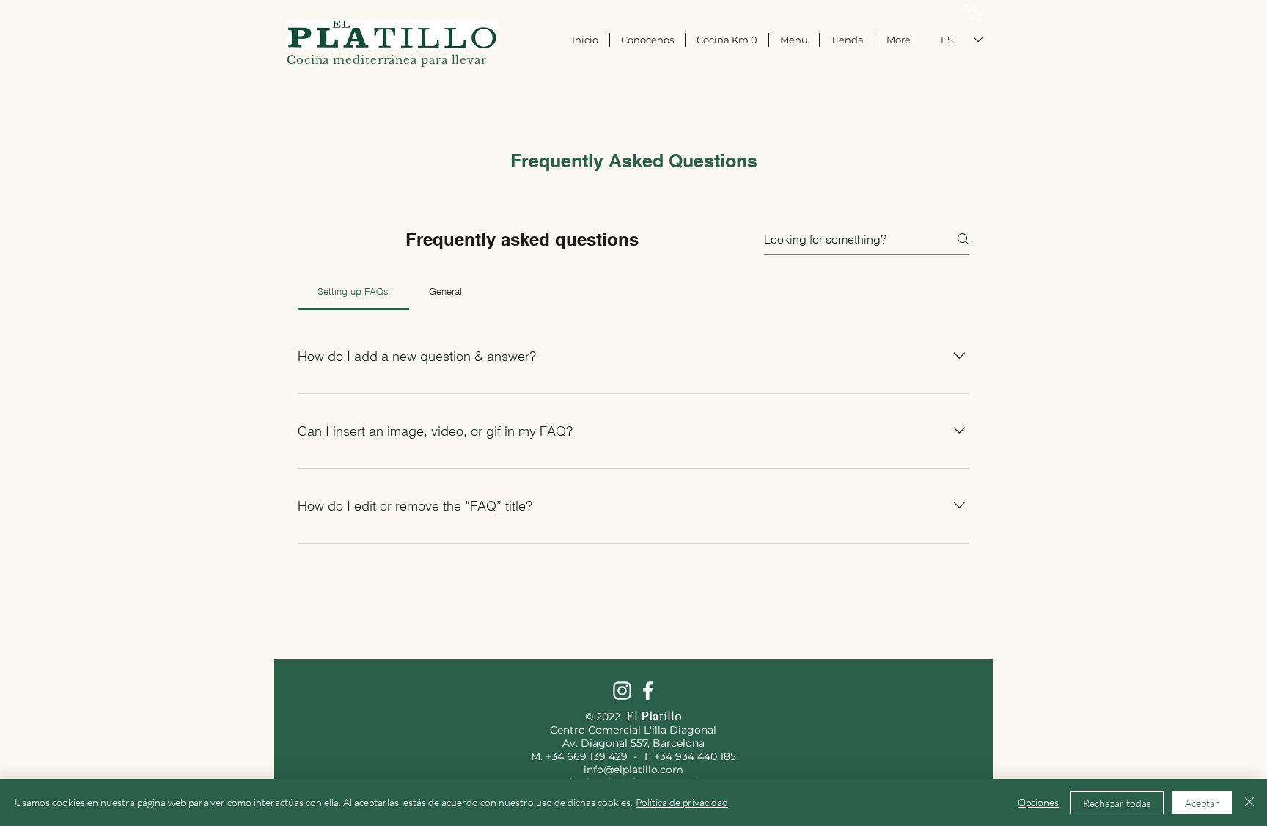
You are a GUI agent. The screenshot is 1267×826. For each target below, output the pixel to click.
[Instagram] (622, 691)
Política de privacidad (682, 802)
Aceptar (1202, 803)
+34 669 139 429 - (594, 756)
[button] (975, 13)
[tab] (353, 291)
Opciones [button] (1038, 802)
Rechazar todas (1117, 803)
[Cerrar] (1249, 802)
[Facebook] (648, 691)
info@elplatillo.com (633, 769)
